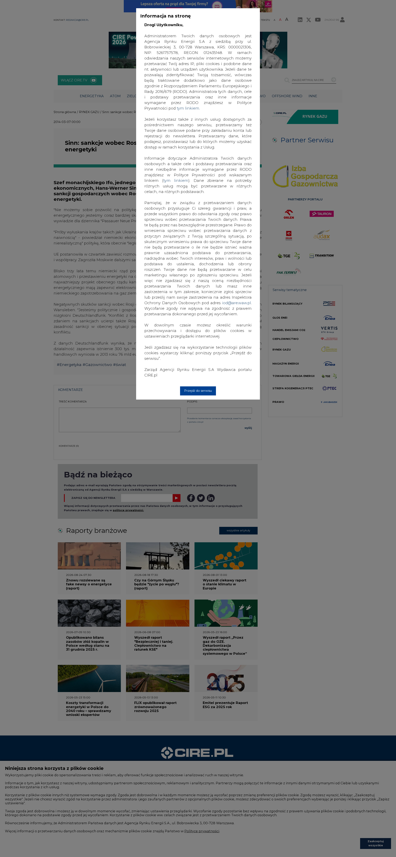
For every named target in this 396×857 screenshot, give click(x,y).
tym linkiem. (188, 108)
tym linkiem (175, 180)
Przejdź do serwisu (198, 391)
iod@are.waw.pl (236, 303)
